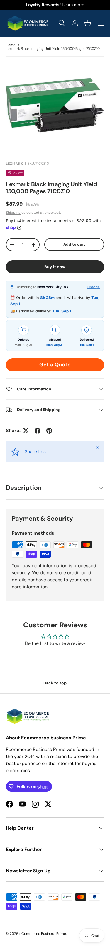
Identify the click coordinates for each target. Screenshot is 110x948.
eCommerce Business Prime (42, 933)
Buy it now (55, 266)
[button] (87, 23)
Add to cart (74, 244)
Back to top (55, 683)
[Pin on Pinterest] (49, 430)
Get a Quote (55, 364)
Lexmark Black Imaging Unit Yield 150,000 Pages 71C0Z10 (53, 48)
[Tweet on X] (26, 430)
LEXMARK (14, 164)
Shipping (13, 212)
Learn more (73, 4)
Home (11, 45)
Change (93, 287)
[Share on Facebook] (37, 430)
